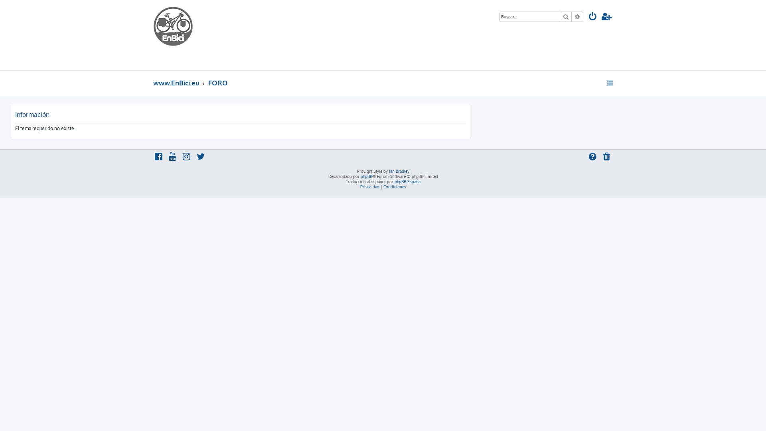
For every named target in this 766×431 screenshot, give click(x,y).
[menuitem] (592, 17)
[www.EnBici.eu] (183, 35)
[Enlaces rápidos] (610, 83)
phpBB (366, 176)
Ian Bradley (399, 171)
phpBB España (408, 181)
